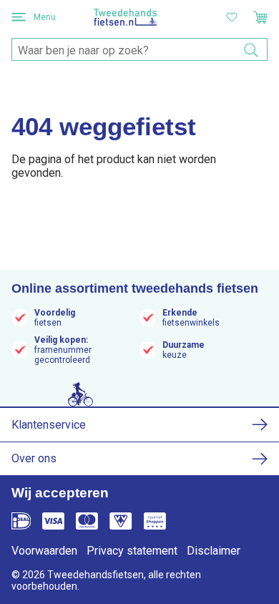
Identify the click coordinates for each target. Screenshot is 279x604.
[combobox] (139, 50)
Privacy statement (132, 550)
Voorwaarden (44, 550)
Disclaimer (213, 550)
